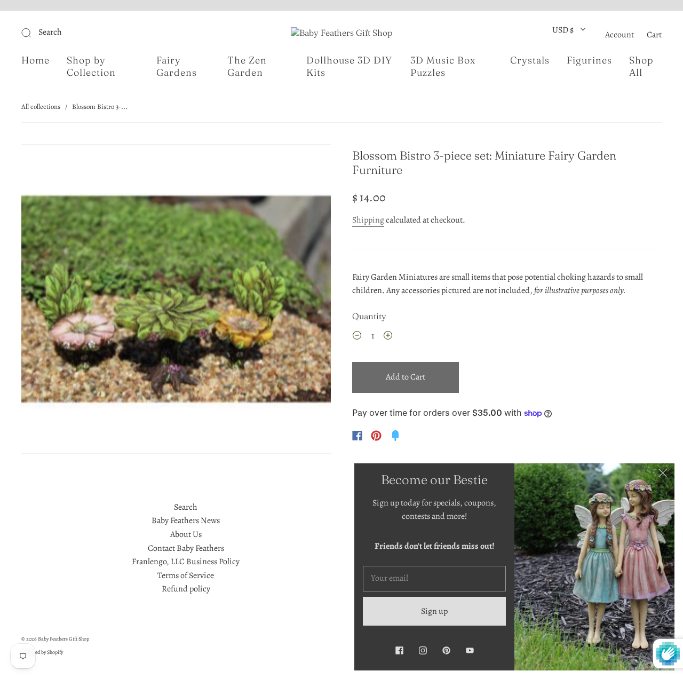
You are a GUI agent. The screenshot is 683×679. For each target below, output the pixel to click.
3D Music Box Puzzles (442, 66)
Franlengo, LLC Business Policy (186, 561)
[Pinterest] (376, 435)
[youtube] (469, 650)
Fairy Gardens (176, 66)
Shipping (368, 220)
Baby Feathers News (186, 520)
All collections (40, 106)
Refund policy (186, 589)
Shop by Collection (91, 66)
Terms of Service (185, 575)
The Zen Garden (247, 66)
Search (185, 507)
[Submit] (97, 33)
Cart (654, 35)
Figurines (589, 60)
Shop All (641, 66)
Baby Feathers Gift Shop (63, 638)
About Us (186, 534)
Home (35, 60)
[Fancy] (395, 435)
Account (619, 35)
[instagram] (422, 650)
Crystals (530, 60)
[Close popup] (662, 475)
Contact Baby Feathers (186, 548)
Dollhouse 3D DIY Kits (349, 66)
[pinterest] (446, 650)
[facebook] (399, 650)
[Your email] (434, 578)
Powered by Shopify (42, 652)
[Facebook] (357, 435)
